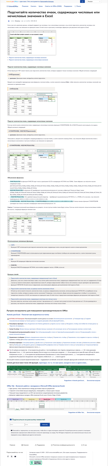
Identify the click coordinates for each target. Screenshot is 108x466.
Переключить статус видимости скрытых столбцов (83, 337)
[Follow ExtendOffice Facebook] (8, 456)
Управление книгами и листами (72, 342)
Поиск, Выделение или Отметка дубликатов (36, 323)
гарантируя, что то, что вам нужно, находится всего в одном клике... (63, 363)
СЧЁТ (12, 245)
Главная (12, 445)
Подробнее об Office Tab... (76, 412)
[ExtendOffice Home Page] (82, 1)
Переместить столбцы (60, 337)
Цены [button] (41, 6)
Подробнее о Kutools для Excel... (74, 380)
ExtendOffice (13, 6)
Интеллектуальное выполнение (63, 318)
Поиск (78, 6)
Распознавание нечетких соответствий (79, 329)
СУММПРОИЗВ (15, 251)
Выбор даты (18, 345)
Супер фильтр (79, 345)
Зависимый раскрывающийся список (68, 332)
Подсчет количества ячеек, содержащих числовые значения (27, 58)
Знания (26, 445)
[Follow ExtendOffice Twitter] (11, 456)
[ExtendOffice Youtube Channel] (15, 456)
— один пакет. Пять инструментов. (30, 1)
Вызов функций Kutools (57, 321)
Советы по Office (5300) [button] (53, 6)
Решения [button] (25, 6)
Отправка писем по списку (66, 345)
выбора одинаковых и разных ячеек (33, 339)
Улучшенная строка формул (53, 342)
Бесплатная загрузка (93, 380)
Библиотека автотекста (90, 342)
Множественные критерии (27, 329)
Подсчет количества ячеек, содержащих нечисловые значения (28, 60)
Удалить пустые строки (58, 323)
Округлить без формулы (17, 326)
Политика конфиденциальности (64, 445)
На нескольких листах (60, 329)
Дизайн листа (39, 342)
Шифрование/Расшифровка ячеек (47, 345)
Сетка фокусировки (28, 342)
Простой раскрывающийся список (46, 332)
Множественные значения (45, 329)
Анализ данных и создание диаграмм (37, 321)
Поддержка (41, 445)
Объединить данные (29, 345)
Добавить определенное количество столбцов (38, 337)
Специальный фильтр (91, 345)
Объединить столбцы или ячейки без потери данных (81, 323)
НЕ (12, 259)
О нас (85, 445)
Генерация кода (78, 318)
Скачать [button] (33, 6)
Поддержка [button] (68, 6)
